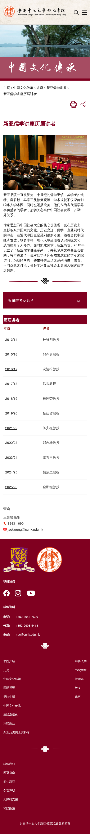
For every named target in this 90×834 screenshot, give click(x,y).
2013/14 (11, 339)
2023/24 (11, 457)
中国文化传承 (23, 87)
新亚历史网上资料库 (16, 732)
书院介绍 (9, 661)
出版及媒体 (10, 714)
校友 (78, 687)
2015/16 (11, 354)
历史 (6, 670)
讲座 (40, 87)
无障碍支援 (10, 799)
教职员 (79, 679)
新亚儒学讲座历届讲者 (20, 93)
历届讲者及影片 (21, 300)
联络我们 (9, 764)
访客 (78, 696)
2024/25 (11, 472)
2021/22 (11, 427)
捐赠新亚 (9, 723)
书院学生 (81, 670)
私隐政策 (9, 808)
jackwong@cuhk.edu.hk (25, 529)
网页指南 (9, 772)
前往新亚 (9, 781)
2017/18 (11, 383)
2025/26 (11, 486)
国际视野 (9, 687)
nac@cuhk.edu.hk (28, 634)
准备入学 (81, 661)
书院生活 (9, 696)
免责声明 (9, 790)
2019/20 (11, 413)
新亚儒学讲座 (56, 87)
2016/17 (11, 368)
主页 (6, 87)
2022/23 (11, 442)
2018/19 (11, 398)
